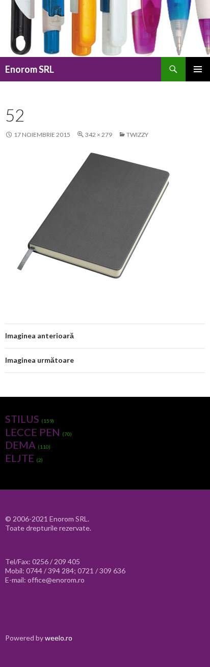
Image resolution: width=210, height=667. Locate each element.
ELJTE (19, 458)
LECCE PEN (32, 432)
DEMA (20, 445)
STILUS (22, 419)
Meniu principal (198, 69)
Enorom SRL (29, 69)
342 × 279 (98, 134)
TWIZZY (137, 134)
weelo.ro (58, 637)
